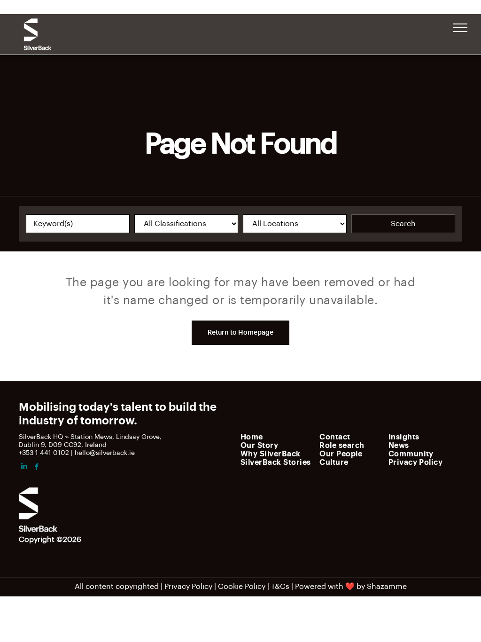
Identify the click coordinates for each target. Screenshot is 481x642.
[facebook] (36, 468)
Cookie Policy (241, 586)
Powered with (319, 586)
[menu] (460, 28)
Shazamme (387, 586)
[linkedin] (24, 468)
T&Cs (280, 586)
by (361, 586)
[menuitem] (277, 436)
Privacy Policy (188, 586)
